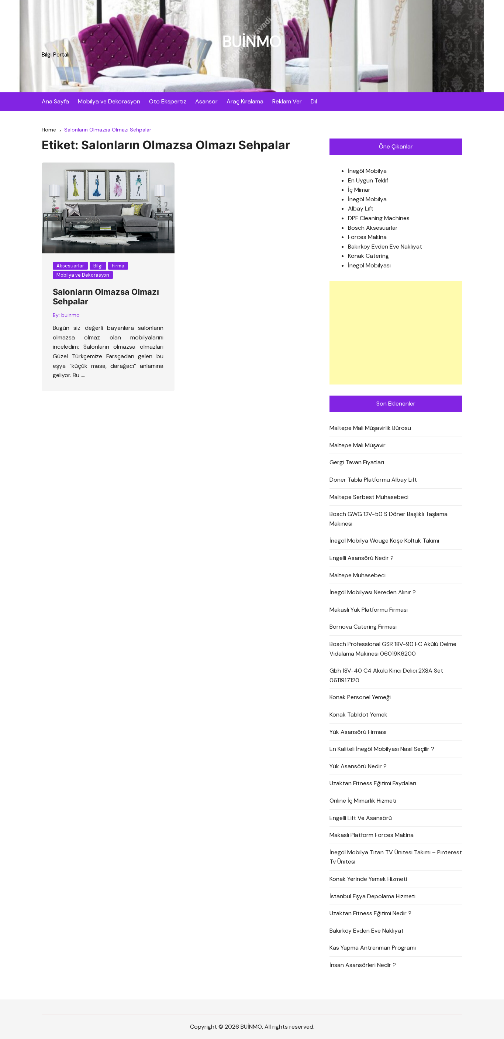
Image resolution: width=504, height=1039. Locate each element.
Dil (314, 101)
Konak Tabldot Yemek (358, 714)
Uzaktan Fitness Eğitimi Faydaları (372, 783)
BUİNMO (252, 41)
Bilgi (98, 266)
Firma (118, 266)
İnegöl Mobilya (367, 171)
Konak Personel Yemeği (360, 697)
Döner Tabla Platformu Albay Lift (373, 479)
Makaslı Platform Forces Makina (371, 835)
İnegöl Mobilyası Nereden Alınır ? (372, 592)
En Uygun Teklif (368, 180)
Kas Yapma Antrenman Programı (372, 947)
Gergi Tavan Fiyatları (356, 462)
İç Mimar (359, 190)
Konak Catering (368, 256)
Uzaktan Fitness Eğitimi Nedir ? (370, 913)
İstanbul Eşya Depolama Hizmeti (372, 896)
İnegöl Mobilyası (369, 265)
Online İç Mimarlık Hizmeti (362, 800)
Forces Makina (367, 237)
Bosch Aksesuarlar (373, 228)
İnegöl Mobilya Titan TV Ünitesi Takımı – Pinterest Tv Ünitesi (395, 857)
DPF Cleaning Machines (379, 218)
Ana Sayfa (55, 101)
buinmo (70, 315)
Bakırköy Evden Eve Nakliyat (385, 246)
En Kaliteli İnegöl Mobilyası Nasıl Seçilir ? (381, 749)
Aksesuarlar (70, 266)
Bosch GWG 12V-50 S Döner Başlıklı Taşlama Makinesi (388, 518)
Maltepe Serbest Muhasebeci (368, 497)
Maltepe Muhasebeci (357, 575)
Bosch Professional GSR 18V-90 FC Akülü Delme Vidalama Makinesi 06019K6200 (392, 648)
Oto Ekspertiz (167, 101)
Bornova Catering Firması (363, 626)
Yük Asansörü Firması (357, 732)
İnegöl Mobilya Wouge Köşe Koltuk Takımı (384, 540)
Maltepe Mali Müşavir (357, 445)
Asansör (206, 101)
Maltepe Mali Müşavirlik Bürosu (370, 428)
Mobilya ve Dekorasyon (109, 101)
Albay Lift (360, 208)
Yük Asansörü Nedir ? (358, 766)
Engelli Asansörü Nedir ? (361, 558)
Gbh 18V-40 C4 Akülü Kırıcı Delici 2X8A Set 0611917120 (386, 675)
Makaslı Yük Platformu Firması (368, 610)
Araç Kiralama (245, 101)
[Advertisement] (395, 333)
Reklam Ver (287, 101)
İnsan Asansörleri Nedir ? (362, 965)
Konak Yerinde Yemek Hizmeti (368, 879)
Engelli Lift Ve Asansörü (360, 818)
